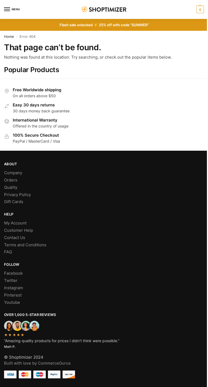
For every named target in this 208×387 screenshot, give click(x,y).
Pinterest (13, 295)
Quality (10, 187)
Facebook (13, 273)
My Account (15, 223)
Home (9, 37)
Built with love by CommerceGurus (37, 363)
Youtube (12, 302)
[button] (199, 9)
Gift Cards (13, 201)
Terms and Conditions (25, 245)
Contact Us (14, 237)
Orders (10, 180)
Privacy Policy (17, 194)
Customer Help (18, 230)
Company (13, 172)
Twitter (11, 280)
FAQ (8, 252)
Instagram (13, 287)
